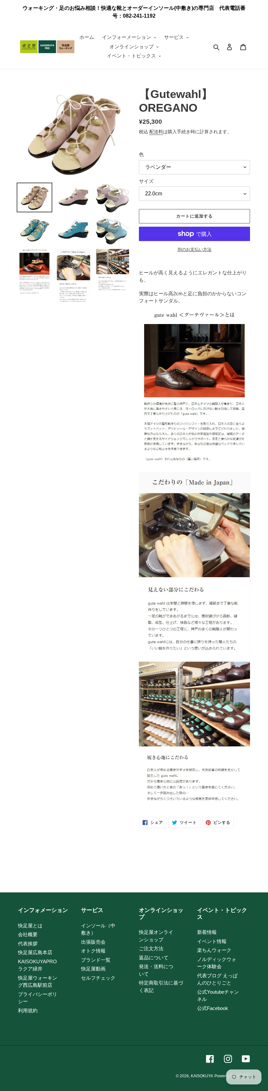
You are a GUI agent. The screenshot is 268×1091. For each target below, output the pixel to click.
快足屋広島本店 (35, 952)
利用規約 (28, 1010)
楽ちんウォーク (214, 950)
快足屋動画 (93, 968)
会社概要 (28, 934)
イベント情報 (211, 941)
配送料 (156, 131)
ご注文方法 (151, 948)
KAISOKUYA (202, 1076)
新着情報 (207, 932)
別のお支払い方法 (194, 249)
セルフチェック (98, 978)
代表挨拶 (28, 943)
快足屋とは (30, 925)
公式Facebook (212, 1008)
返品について (153, 957)
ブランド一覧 (95, 960)
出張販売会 (93, 942)
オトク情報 (93, 950)
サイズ (146, 181)
